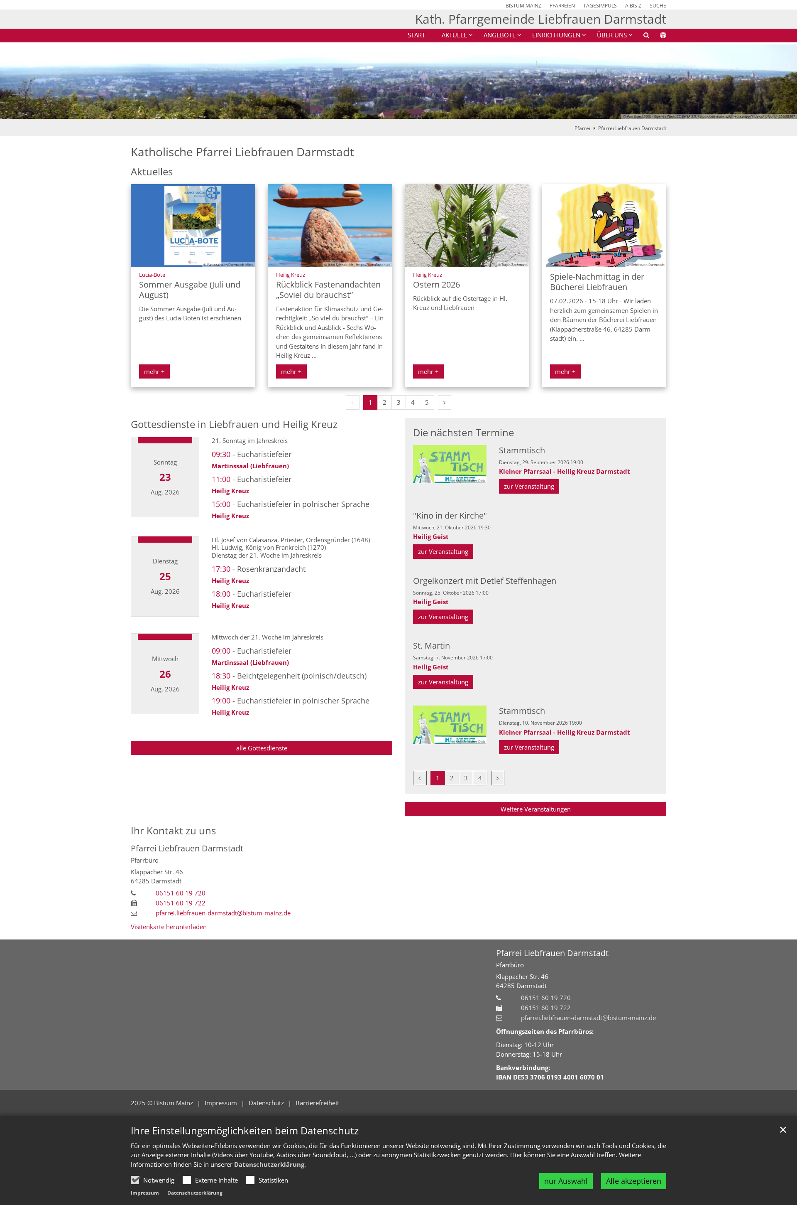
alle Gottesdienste (261, 748)
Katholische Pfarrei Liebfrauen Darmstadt (242, 152)
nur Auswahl (566, 1181)
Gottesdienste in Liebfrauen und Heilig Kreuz (234, 424)
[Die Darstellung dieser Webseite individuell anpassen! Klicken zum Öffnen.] (657, 36)
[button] (641, 36)
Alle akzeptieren (633, 1181)
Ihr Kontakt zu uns (173, 830)
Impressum (145, 1192)
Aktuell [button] (454, 35)
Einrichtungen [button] (556, 35)
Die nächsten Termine (463, 432)
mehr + (154, 371)
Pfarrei (582, 128)
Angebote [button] (500, 35)
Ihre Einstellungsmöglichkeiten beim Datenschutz (245, 1130)
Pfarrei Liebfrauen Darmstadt (632, 128)
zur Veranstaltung (529, 486)
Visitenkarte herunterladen (169, 926)
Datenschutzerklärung (269, 1164)
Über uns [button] (612, 35)
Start (416, 35)
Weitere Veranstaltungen (536, 809)
